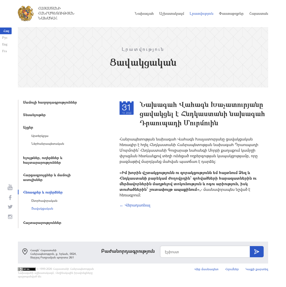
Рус (4, 37)
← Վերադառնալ (135, 205)
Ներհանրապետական (47, 143)
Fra (4, 51)
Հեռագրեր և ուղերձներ (43, 192)
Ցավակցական (42, 208)
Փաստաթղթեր (231, 13)
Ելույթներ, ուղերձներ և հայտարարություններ (42, 160)
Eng (4, 44)
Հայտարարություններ (42, 222)
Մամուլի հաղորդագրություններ (50, 102)
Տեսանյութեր (34, 114)
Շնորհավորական (44, 200)
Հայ (6, 31)
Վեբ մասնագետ (206, 269)
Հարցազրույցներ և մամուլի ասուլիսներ (47, 177)
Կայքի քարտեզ (257, 269)
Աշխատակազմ (171, 13)
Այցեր (28, 127)
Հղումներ (232, 269)
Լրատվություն (201, 13)
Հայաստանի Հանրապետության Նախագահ (56, 13)
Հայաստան (258, 13)
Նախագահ (144, 13)
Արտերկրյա (39, 136)
